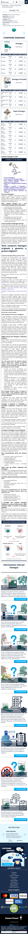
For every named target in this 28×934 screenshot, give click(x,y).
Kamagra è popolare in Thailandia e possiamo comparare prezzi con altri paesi (15, 187)
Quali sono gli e (9, 190)
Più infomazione (21, 599)
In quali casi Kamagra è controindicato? (14, 189)
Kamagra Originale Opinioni (6, 50)
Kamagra (24, 257)
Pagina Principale (5, 5)
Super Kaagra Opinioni (6, 117)
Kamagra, (4, 282)
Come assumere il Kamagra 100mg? (13, 179)
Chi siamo (14, 879)
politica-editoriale (14, 884)
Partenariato (14, 882)
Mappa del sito (14, 885)
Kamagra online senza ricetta (7, 6)
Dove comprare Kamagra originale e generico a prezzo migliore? (15, 181)
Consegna (14, 872)
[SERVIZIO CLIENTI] (14, 856)
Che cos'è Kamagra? (9, 177)
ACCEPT (14, 932)
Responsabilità (14, 880)
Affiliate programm (14, 887)
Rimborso (14, 874)
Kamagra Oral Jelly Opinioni (6, 86)
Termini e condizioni (14, 875)
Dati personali (14, 877)
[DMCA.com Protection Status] (14, 924)
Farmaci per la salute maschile (15, 5)
